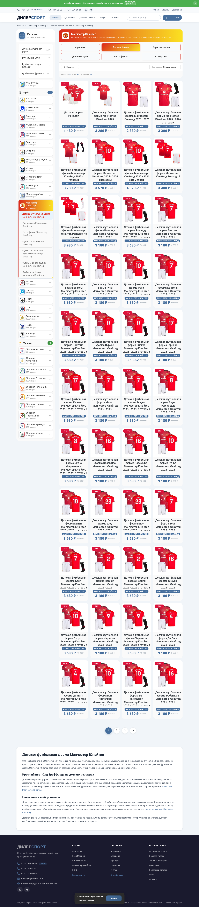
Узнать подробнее (86, 900)
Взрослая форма (161, 47)
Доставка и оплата (158, 851)
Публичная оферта (173, 902)
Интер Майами (79, 860)
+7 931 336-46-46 (31, 10)
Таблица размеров (158, 860)
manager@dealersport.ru (32, 878)
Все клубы (77, 875)
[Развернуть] (50, 84)
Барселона (77, 851)
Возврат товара (156, 856)
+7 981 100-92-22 (54, 10)
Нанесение (154, 865)
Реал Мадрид (78, 856)
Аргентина (116, 851)
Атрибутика (161, 56)
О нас (156, 10)
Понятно (114, 898)
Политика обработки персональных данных (142, 902)
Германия (115, 865)
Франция (115, 860)
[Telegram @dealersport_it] (91, 10)
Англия (114, 870)
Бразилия (115, 856)
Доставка (177, 10)
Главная (20, 26)
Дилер (31, 17)
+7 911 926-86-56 (73, 10)
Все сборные (117, 875)
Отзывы (165, 10)
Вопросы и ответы (158, 870)
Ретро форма (120, 56)
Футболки (80, 47)
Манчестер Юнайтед (37, 26)
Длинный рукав (80, 56)
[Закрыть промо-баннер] (195, 3)
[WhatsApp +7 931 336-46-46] (86, 10)
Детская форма (121, 47)
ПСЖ (74, 870)
